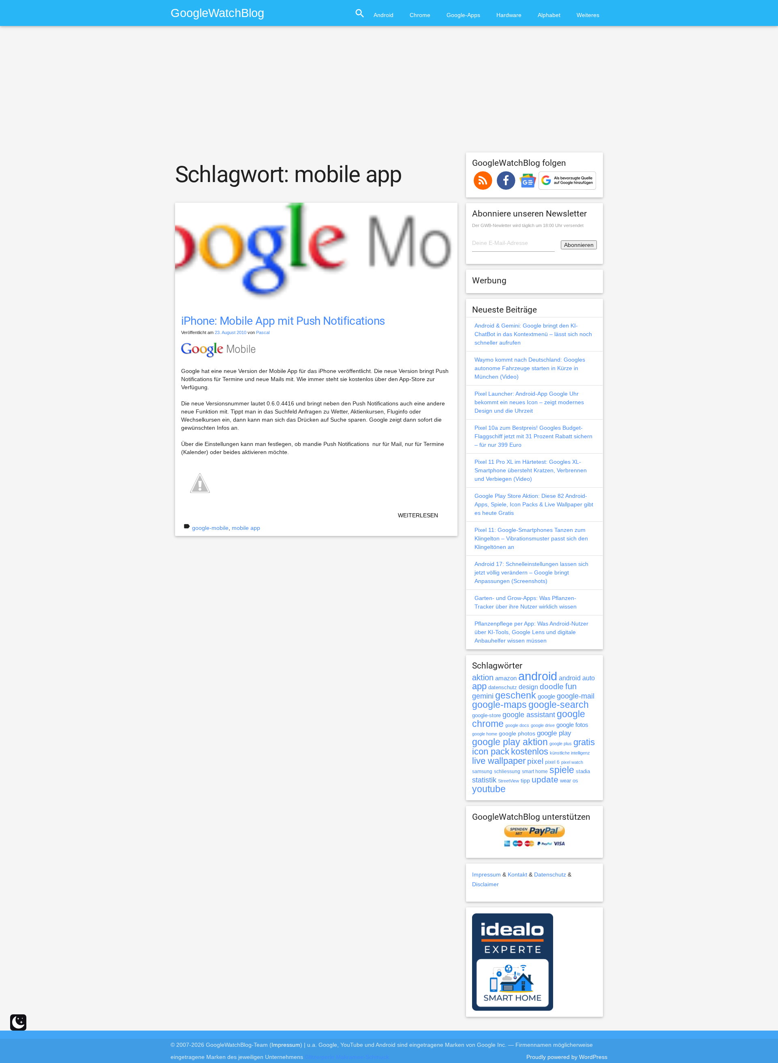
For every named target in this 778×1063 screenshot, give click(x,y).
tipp (525, 780)
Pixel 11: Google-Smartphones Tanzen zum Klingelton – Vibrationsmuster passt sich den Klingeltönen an (531, 538)
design (528, 686)
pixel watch (572, 762)
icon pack (490, 751)
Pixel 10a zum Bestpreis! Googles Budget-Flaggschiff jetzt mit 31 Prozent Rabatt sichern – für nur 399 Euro (533, 436)
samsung (482, 771)
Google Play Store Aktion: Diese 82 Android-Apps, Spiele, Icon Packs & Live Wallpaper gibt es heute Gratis (533, 504)
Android (383, 15)
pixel (535, 761)
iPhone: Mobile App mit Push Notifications (283, 321)
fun (571, 686)
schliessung (507, 771)
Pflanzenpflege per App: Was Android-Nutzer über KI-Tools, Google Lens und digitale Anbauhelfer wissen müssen (531, 632)
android (537, 676)
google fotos (572, 724)
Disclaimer (485, 884)
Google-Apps (463, 15)
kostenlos (529, 751)
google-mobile (210, 528)
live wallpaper (499, 761)
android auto (577, 678)
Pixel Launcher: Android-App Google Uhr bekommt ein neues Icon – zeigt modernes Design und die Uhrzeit (529, 402)
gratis (584, 742)
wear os (569, 781)
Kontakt (517, 874)
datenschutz (502, 687)
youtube (489, 789)
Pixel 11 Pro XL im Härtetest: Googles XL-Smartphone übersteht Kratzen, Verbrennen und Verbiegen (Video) (530, 470)
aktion (483, 677)
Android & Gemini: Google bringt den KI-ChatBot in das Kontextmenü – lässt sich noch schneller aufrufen (533, 334)
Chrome (420, 15)
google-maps (499, 704)
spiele (561, 770)
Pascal (262, 332)
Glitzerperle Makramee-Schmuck (347, 1057)
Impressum (486, 874)
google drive (543, 725)
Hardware (509, 15)
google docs (517, 725)
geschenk (515, 695)
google (546, 696)
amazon (506, 678)
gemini (483, 696)
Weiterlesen (418, 515)
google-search (558, 705)
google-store (486, 715)
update (545, 779)
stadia (583, 771)
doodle (552, 686)
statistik (484, 780)
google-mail (575, 696)
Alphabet (549, 15)
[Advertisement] (389, 93)
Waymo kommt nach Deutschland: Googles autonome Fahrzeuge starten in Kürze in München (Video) (529, 368)
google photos (517, 733)
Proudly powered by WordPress (566, 1057)
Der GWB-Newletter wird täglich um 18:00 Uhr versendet (528, 225)
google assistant (528, 715)
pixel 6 (552, 762)
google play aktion (510, 742)
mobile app (246, 528)
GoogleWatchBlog (217, 12)
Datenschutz (550, 874)
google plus (560, 743)
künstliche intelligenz (570, 752)
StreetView (508, 780)
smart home (535, 771)
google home (484, 733)
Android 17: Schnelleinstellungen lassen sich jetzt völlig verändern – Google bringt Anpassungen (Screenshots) (531, 572)
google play (554, 733)
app (479, 686)
